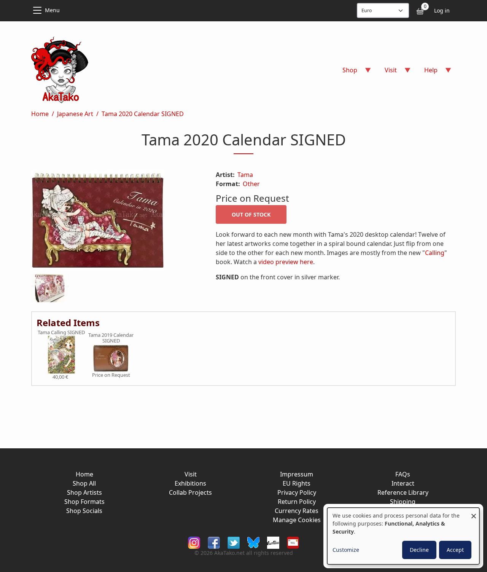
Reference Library (402, 492)
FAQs (402, 474)
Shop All (84, 483)
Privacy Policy (296, 492)
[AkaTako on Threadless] (273, 541)
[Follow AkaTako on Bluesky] (253, 541)
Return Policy (297, 501)
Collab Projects (190, 492)
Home (40, 114)
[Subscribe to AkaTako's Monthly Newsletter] (293, 541)
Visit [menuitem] (386, 72)
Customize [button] (346, 549)
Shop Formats (84, 501)
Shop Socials (84, 511)
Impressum (296, 474)
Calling (434, 253)
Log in (442, 10)
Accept (455, 549)
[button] (114, 222)
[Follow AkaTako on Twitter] (233, 541)
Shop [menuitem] (345, 72)
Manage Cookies (297, 520)
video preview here (285, 262)
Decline (419, 549)
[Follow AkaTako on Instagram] (194, 541)
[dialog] (403, 536)
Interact (403, 483)
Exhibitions (190, 483)
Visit (191, 474)
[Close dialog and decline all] (473, 512)
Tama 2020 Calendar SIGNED (143, 114)
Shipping (402, 501)
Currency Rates (296, 511)
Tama (245, 174)
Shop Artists (84, 492)
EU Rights (296, 483)
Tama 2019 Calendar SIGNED (111, 338)
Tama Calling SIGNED (61, 333)
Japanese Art (75, 114)
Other (251, 184)
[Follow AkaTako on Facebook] (214, 541)
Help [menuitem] (426, 72)
